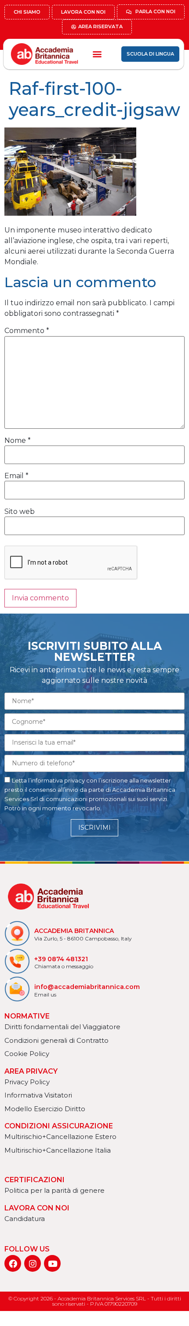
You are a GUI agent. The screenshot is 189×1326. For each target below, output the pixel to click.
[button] (97, 54)
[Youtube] (52, 1263)
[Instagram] (32, 1263)
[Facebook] (12, 1263)
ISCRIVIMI (94, 828)
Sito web (19, 511)
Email (16, 475)
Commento (26, 330)
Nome (17, 440)
